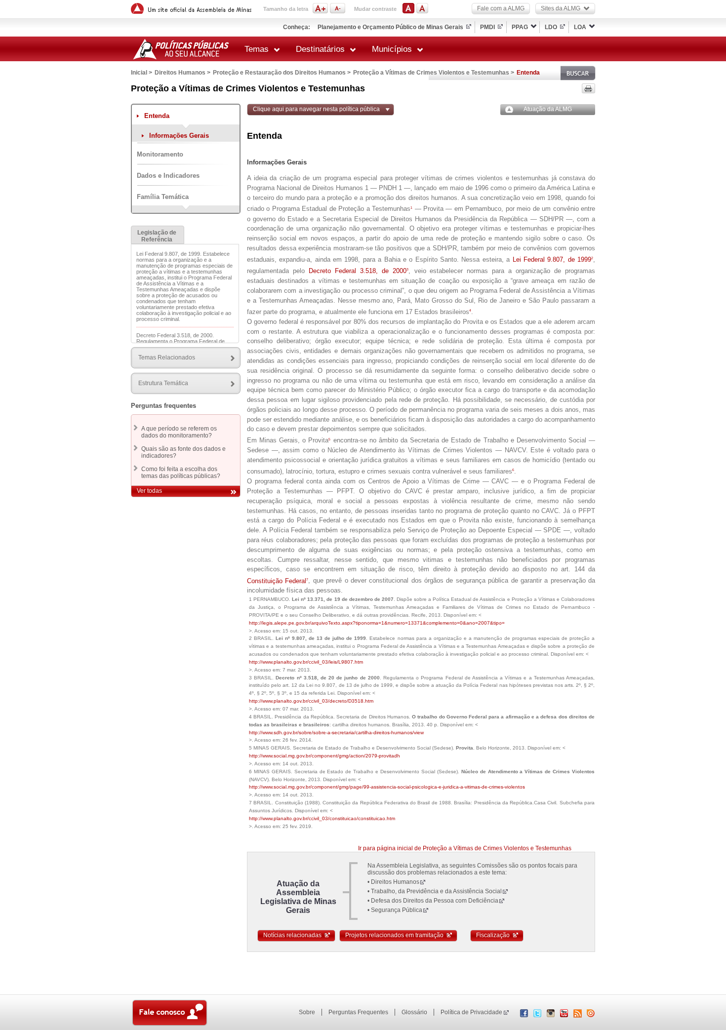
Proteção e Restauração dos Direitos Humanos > (282, 72)
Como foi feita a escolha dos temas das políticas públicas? (180, 472)
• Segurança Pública (394, 910)
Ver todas (149, 490)
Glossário (414, 1012)
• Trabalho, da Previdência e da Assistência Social (434, 891)
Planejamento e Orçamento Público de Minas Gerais (390, 27)
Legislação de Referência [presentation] (156, 236)
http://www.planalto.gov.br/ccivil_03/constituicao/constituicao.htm (322, 818)
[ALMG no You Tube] (564, 1015)
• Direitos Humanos (393, 881)
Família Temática (163, 196)
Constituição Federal (277, 581)
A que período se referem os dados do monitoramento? (179, 432)
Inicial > (141, 72)
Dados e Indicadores (168, 175)
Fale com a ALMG (500, 8)
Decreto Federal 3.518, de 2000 (358, 271)
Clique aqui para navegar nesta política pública (316, 109)
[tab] (157, 235)
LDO (551, 27)
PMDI (487, 27)
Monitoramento (160, 154)
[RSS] (577, 1013)
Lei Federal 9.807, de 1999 (553, 259)
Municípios (392, 49)
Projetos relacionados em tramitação (394, 935)
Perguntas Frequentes (358, 1012)
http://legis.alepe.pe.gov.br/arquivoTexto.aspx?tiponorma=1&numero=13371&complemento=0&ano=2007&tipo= (377, 623)
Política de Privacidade (471, 1012)
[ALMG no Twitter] (537, 1015)
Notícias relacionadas (292, 935)
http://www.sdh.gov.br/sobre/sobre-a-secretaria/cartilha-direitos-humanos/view (336, 732)
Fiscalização (493, 935)
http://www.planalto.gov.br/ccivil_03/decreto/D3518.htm (311, 701)
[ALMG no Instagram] (551, 1015)
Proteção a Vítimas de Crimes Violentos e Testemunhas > (433, 72)
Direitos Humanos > (182, 72)
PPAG (520, 27)
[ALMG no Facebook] (524, 1015)
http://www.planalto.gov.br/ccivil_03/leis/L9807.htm (306, 662)
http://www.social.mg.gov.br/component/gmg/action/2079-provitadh (324, 755)
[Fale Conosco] (169, 1014)
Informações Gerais (179, 135)
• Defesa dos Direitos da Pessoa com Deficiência (432, 900)
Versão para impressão (588, 88)
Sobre (307, 1012)
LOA (580, 27)
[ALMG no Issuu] (591, 1015)
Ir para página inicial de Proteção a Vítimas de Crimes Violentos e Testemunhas (464, 848)
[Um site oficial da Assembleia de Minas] (192, 8)
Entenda (156, 115)
